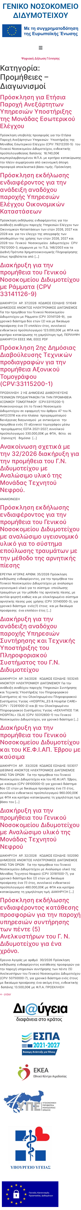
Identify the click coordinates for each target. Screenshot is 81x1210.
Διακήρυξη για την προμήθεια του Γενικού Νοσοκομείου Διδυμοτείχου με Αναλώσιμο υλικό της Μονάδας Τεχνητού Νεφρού (40, 828)
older (5, 994)
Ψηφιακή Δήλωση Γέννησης (40, 58)
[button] (40, 47)
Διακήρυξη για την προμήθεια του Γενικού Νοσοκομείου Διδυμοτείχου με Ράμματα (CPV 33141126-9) (40, 279)
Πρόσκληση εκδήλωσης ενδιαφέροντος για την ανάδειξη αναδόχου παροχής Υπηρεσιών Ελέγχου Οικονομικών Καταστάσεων (34, 193)
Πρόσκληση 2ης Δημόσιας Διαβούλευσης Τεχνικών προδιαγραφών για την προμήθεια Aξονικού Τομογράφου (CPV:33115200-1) (38, 365)
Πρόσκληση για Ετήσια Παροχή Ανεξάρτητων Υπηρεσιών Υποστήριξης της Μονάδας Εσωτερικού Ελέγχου (37, 111)
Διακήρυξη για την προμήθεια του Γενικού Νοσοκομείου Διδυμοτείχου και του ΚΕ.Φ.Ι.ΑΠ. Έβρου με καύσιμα (40, 742)
